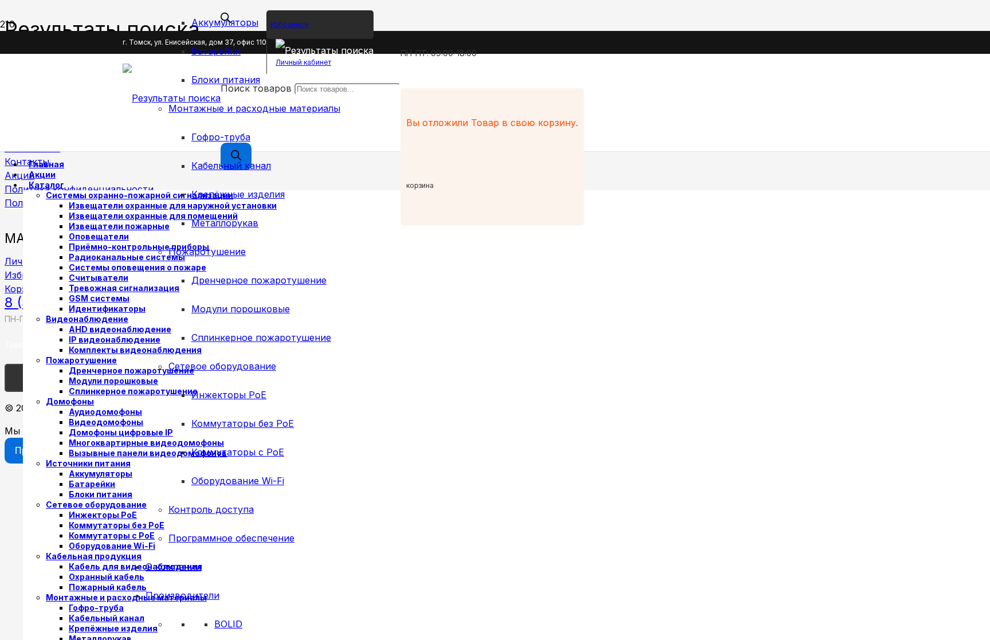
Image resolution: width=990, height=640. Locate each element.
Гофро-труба (220, 137)
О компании (173, 566)
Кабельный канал (231, 165)
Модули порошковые (240, 309)
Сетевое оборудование (222, 366)
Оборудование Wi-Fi (237, 480)
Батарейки (216, 51)
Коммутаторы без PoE (242, 423)
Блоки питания (225, 79)
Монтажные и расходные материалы (254, 108)
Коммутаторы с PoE (237, 452)
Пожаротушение (207, 251)
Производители (182, 595)
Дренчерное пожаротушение (259, 280)
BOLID (228, 624)
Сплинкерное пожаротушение (261, 337)
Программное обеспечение (231, 538)
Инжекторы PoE (228, 395)
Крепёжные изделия (238, 194)
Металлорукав (224, 223)
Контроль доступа (211, 509)
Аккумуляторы (224, 22)
